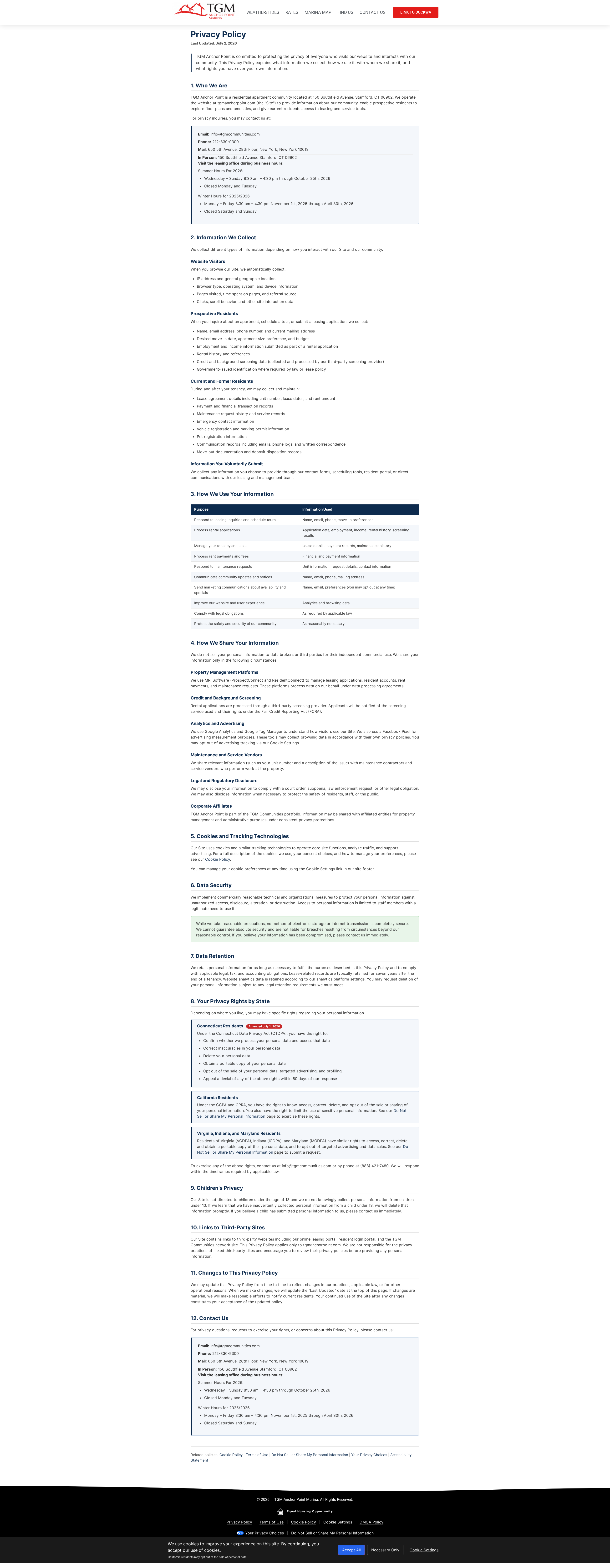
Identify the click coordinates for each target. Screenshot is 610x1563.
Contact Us (373, 12)
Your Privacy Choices (369, 1454)
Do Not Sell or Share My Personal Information (309, 1454)
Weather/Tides (262, 12)
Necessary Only (385, 1550)
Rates (291, 12)
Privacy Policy (239, 1522)
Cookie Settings (337, 1522)
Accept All (351, 1550)
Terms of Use (257, 1454)
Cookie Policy (217, 859)
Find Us (345, 12)
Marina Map (318, 12)
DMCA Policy (371, 1522)
